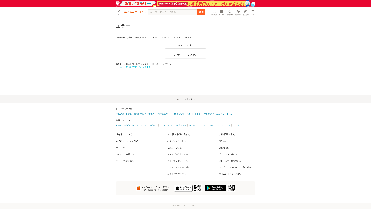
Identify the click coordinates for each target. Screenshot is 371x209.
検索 (201, 12)
